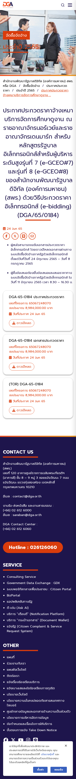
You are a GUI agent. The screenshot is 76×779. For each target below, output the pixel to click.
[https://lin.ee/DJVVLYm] (35, 740)
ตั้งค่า (40, 769)
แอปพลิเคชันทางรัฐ (19, 601)
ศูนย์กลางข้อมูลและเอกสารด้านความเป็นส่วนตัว (38, 711)
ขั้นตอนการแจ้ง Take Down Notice (32, 730)
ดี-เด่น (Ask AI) (17, 608)
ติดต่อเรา (13, 676)
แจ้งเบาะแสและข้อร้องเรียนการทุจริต (31, 688)
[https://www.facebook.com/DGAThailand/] (6, 740)
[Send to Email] (32, 236)
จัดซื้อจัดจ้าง (16, 35)
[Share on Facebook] (6, 236)
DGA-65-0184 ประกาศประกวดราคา (36, 297)
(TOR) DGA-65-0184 (26, 384)
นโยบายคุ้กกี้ (47, 754)
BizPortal (13, 595)
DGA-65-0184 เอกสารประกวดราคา (36, 340)
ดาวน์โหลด (23, 323)
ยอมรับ (58, 769)
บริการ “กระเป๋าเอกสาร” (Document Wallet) (38, 620)
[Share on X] (15, 236)
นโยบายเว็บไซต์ (17, 694)
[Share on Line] (23, 236)
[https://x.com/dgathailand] (13, 740)
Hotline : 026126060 (33, 547)
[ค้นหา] (62, 5)
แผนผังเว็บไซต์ (16, 669)
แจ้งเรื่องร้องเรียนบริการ (23, 682)
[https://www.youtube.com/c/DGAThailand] (21, 740)
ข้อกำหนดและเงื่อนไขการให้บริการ (29, 724)
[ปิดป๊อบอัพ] (66, 745)
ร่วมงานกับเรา (16, 663)
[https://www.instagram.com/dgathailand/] (28, 740)
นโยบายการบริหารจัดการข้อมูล (28, 717)
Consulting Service (21, 577)
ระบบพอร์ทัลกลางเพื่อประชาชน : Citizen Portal (39, 589)
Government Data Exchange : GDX (33, 583)
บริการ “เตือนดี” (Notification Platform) (35, 614)
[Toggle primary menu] (70, 5)
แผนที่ (10, 657)
